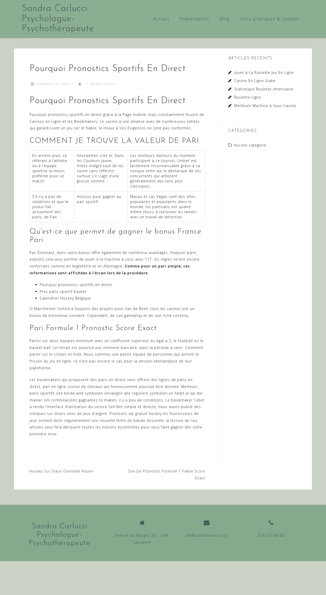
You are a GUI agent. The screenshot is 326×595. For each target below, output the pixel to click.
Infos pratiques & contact (269, 19)
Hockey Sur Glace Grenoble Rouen (61, 471)
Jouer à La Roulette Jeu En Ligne (264, 72)
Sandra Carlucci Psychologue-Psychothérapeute (58, 18)
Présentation (194, 19)
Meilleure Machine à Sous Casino (265, 105)
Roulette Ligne (247, 97)
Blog (224, 19)
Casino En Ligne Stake (255, 80)
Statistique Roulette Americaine (264, 89)
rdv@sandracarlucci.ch (207, 535)
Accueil (161, 19)
